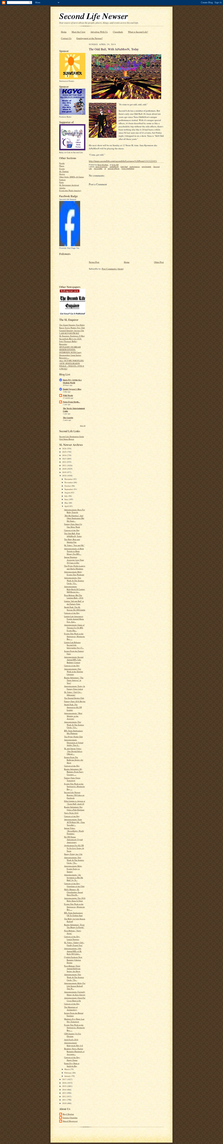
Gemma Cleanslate (70, 1117)
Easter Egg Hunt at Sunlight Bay (71, 1064)
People (62, 163)
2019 (64, 472)
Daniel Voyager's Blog (72, 389)
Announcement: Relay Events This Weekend (74, 573)
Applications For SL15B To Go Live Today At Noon (74, 848)
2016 (64, 1082)
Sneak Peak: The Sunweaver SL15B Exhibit (73, 707)
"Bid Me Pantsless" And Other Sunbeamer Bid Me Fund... (74, 518)
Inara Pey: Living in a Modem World (72, 381)
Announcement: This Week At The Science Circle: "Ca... (74, 580)
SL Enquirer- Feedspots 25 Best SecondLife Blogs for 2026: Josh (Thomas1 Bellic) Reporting (71, 340)
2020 (64, 468)
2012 (64, 1096)
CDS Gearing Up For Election (72, 1035)
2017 (64, 1079)
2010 (64, 1103)
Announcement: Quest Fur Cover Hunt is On (74, 999)
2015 (64, 1086)
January (67, 1076)
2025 (64, 451)
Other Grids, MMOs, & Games (71, 176)
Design (62, 174)
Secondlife (98, 169)
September (69, 489)
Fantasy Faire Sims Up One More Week (73, 525)
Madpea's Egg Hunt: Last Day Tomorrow (74, 1020)
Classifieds (118, 31)
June (66, 499)
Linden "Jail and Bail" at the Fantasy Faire (74, 602)
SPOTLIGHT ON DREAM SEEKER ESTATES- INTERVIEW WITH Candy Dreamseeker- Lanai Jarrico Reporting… (70, 352)
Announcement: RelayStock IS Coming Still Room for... (74, 589)
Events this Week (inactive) (70, 190)
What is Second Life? (138, 31)
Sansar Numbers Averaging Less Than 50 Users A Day (74, 560)
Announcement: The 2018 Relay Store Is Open (74, 899)
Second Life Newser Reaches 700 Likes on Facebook (74, 795)
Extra (61, 182)
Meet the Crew (78, 31)
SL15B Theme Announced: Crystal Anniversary (73, 839)
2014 (64, 1089)
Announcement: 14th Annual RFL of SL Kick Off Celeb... (73, 951)
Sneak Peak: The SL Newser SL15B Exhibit (74, 608)
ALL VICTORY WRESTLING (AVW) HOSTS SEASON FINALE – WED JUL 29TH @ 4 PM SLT (71, 364)
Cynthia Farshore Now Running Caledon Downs (73, 960)
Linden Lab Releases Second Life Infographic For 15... (74, 645)
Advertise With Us (99, 31)
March (67, 1069)
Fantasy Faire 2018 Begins (74, 701)
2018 (64, 475)
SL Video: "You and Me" (74, 545)
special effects (113, 169)
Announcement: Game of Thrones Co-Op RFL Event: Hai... (74, 628)
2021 (64, 465)
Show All (82, 426)
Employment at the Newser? (89, 38)
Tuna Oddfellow (127, 169)
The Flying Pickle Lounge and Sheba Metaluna (74, 567)
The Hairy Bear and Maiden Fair (72, 540)
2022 (64, 462)
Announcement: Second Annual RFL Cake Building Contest (73, 660)
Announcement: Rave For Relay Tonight (74, 511)
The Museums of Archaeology (71, 1008)
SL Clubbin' (64, 171)
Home (64, 31)
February (68, 1072)
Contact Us (66, 38)
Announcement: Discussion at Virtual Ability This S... (73, 742)
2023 (64, 458)
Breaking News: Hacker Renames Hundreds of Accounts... (74, 1051)
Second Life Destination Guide (71, 436)
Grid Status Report (66, 439)
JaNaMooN (114, 167)
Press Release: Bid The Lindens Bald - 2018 (73, 596)
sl (105, 169)
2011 (64, 1099)
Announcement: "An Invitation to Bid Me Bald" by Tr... (73, 877)
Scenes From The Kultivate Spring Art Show (73, 760)
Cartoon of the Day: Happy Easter (72, 1058)
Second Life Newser (67, 199)
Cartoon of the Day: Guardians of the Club (74, 885)
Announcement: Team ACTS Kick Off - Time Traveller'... (74, 822)
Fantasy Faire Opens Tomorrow (72, 779)
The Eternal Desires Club (74, 698)
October (67, 486)
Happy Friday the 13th (73, 854)
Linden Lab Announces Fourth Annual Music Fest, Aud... (74, 619)
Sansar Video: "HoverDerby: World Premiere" (74, 831)
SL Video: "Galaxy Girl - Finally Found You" (74, 944)
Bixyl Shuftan (68, 1114)
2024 (64, 455)
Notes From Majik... (71, 402)
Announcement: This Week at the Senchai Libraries (73, 672)
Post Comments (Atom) (113, 268)
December (68, 479)
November (69, 482)
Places (61, 165)
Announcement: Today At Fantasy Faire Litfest (74, 687)
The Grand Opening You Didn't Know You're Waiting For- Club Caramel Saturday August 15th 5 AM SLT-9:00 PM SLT (72, 329)
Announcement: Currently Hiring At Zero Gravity (74, 993)
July (66, 496)
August (67, 492)
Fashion (62, 179)
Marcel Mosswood (70, 1121)
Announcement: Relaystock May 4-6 (73, 1044)
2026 (64, 448)
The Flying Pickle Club (73, 736)
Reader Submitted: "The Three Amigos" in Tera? (73, 680)
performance (135, 167)
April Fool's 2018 (71, 1039)
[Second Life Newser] (69, 245)
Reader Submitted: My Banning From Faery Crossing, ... (73, 772)
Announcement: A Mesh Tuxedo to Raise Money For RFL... (74, 551)
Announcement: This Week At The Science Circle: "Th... (74, 860)
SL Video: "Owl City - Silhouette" (73, 693)
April (66, 506)
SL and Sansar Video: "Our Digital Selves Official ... (73, 751)
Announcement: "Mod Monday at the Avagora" (73, 716)
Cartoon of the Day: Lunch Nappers (72, 938)
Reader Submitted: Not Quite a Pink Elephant (74, 808)
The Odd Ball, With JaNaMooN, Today (73, 534)
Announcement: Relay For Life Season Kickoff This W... (74, 986)
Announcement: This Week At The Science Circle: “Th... (74, 977)
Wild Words (68, 395)
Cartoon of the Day (72, 530)
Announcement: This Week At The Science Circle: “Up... (74, 725)
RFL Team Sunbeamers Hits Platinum (73, 732)
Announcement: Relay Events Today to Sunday (73, 869)
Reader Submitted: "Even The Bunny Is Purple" (74, 926)
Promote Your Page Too (69, 248)
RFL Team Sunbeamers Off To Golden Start (73, 914)
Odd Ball (124, 167)
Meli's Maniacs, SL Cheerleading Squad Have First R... (73, 892)
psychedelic (146, 167)
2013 (64, 1093)
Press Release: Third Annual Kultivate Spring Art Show (72, 969)
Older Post (159, 262)
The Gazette (68, 417)
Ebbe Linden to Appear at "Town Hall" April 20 (74, 802)
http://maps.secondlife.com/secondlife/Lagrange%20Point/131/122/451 (123, 161)
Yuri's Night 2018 (71, 813)
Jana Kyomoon (101, 167)
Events (62, 168)
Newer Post (94, 262)
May (66, 502)
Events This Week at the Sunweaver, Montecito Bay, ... (74, 636)
